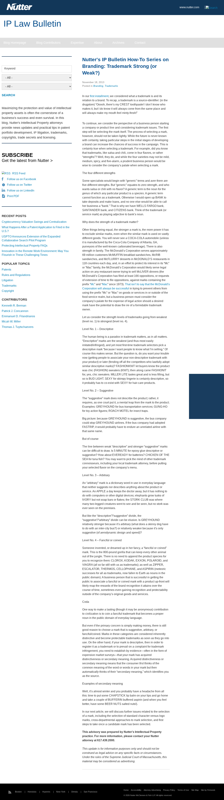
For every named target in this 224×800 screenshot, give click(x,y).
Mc (92, 284)
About (98, 42)
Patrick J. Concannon (15, 311)
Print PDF (13, 196)
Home (126, 790)
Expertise (77, 42)
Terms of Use (183, 790)
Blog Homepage (15, 42)
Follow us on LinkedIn (20, 190)
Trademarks (111, 85)
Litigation (7, 280)
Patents (6, 269)
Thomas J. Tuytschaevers (17, 326)
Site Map (195, 790)
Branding (98, 85)
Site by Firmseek (208, 790)
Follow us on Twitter (19, 184)
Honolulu (32, 792)
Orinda (74, 792)
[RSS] (9, 791)
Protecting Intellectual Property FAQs (24, 245)
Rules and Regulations (16, 274)
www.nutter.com (189, 7)
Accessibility (136, 790)
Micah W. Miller (11, 321)
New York (60, 792)
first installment (99, 96)
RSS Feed (18, 173)
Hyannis (46, 792)
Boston (18, 792)
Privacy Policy (169, 790)
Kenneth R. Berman (14, 305)
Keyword (9, 68)
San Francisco (90, 792)
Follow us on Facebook (21, 179)
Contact (140, 42)
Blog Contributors (48, 42)
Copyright (8, 290)
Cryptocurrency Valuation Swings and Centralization (34, 221)
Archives (118, 42)
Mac (104, 284)
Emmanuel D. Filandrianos (18, 316)
